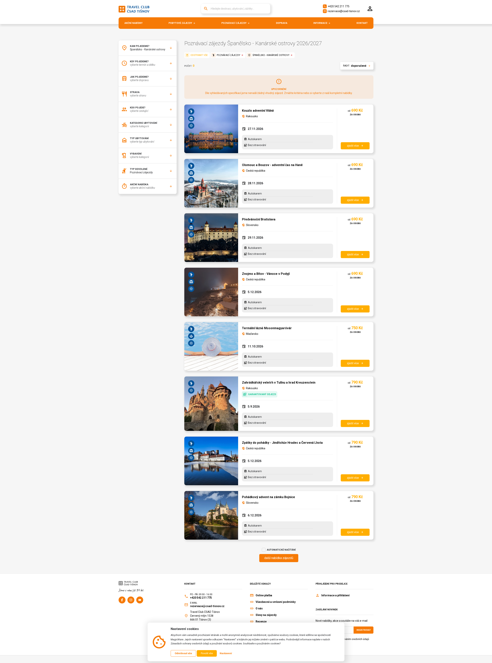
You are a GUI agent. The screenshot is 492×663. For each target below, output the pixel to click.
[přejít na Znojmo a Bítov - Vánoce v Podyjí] (211, 292)
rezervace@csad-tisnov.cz (342, 11)
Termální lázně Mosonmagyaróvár (267, 328)
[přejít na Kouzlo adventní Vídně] (211, 129)
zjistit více (355, 145)
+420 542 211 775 (336, 6)
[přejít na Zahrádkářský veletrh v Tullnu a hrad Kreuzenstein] (211, 403)
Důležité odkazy (260, 583)
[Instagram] (130, 600)
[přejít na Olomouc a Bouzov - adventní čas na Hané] (211, 183)
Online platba (264, 595)
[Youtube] (139, 600)
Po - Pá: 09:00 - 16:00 (201, 594)
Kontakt (189, 583)
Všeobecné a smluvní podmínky (276, 601)
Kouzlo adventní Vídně (258, 110)
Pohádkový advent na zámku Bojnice (268, 497)
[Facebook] (122, 600)
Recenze (261, 621)
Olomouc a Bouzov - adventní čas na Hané (272, 165)
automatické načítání (281, 549)
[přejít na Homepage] (134, 8)
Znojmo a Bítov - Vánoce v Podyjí (266, 274)
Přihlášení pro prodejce (331, 583)
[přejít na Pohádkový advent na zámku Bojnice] (211, 515)
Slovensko (252, 225)
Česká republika (255, 170)
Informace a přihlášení (335, 595)
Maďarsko (252, 333)
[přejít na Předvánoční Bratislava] (211, 237)
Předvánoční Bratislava (258, 219)
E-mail (193, 603)
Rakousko (252, 116)
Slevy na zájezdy (266, 614)
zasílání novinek (327, 609)
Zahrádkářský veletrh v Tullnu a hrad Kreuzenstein (278, 382)
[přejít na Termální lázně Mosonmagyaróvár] (211, 346)
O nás (259, 608)
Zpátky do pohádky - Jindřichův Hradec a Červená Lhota (282, 442)
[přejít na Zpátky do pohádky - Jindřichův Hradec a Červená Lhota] (211, 461)
